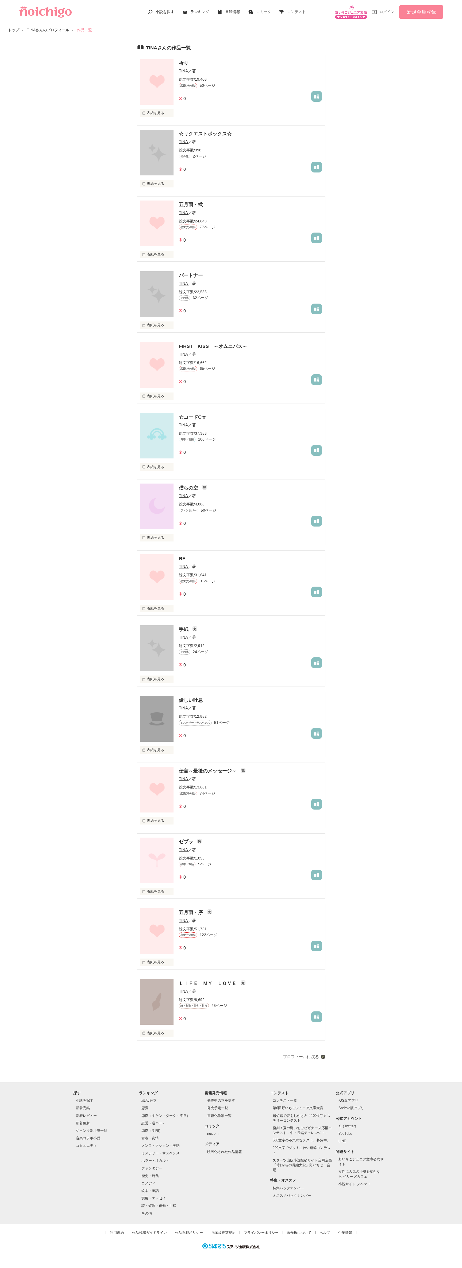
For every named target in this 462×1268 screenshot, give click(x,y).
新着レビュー (86, 1116)
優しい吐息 (191, 700)
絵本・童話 (150, 1191)
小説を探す (165, 12)
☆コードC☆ (192, 417)
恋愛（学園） (151, 1131)
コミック (263, 12)
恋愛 (144, 1108)
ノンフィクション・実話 (160, 1146)
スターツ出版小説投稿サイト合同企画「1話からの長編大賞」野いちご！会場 (302, 1165)
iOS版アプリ (348, 1100)
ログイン (386, 12)
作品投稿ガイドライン (149, 1233)
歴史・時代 (150, 1176)
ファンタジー (151, 1168)
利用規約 (117, 1233)
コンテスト (296, 12)
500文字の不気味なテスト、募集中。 (301, 1140)
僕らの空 (189, 487)
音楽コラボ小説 (88, 1138)
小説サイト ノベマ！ (354, 1184)
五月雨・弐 (191, 204)
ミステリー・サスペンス (160, 1153)
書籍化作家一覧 (219, 1116)
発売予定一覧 (217, 1108)
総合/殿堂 (148, 1100)
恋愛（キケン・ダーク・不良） (165, 1116)
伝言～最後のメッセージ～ (208, 771)
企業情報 (345, 1233)
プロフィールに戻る (301, 1056)
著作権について (299, 1233)
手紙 (184, 629)
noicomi (213, 1134)
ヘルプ (324, 1233)
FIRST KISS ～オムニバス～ (213, 346)
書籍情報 (232, 12)
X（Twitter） (348, 1126)
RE (182, 558)
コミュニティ (86, 1146)
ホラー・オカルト (155, 1161)
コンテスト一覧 (285, 1100)
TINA (183, 71)
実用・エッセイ (153, 1198)
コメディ (148, 1183)
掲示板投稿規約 (223, 1233)
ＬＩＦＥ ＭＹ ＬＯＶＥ (208, 983)
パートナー (191, 275)
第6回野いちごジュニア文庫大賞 (298, 1108)
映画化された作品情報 (224, 1152)
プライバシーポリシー (261, 1233)
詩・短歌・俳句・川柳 (158, 1206)
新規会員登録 (421, 12)
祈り (183, 63)
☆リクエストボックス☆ (205, 133)
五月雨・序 (191, 912)
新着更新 (83, 1123)
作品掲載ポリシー (189, 1233)
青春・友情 (150, 1138)
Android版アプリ (351, 1108)
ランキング (199, 12)
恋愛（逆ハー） (153, 1123)
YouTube (345, 1134)
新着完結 (83, 1108)
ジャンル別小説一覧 (91, 1131)
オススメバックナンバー (292, 1196)
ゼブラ (187, 841)
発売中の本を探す (221, 1100)
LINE (342, 1141)
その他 (146, 1213)
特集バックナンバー (288, 1188)
